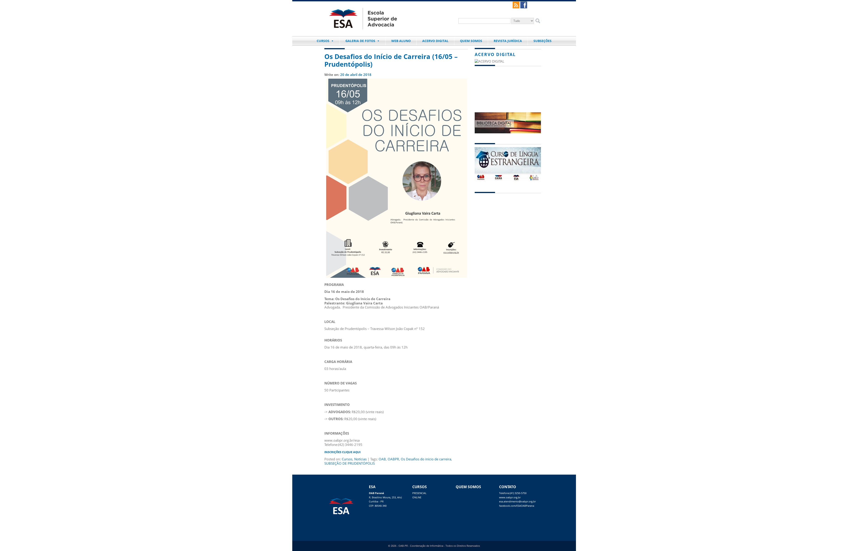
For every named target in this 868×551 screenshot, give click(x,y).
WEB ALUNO (401, 41)
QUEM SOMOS (471, 41)
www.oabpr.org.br (510, 497)
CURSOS (323, 41)
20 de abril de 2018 (355, 74)
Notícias (360, 459)
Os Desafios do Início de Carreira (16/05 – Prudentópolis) (391, 60)
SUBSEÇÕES (542, 41)
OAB (382, 459)
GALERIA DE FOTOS (360, 41)
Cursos (347, 459)
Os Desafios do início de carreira (426, 459)
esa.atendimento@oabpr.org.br (517, 501)
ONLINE (416, 497)
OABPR (393, 459)
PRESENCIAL (419, 493)
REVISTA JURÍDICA (508, 41)
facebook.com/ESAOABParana (516, 505)
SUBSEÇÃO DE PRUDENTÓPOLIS (349, 463)
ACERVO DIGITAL (435, 41)
